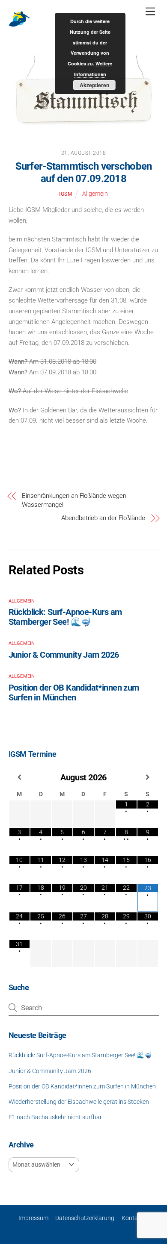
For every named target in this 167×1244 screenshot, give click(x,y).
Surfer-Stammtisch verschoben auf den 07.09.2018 (83, 172)
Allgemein (95, 193)
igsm (65, 194)
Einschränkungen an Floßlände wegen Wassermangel (74, 500)
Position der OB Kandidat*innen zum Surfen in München (74, 693)
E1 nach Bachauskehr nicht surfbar (55, 1117)
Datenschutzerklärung (84, 1218)
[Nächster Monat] (147, 777)
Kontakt (132, 1218)
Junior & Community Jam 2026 (64, 655)
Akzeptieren (94, 85)
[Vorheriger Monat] (19, 777)
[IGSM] (19, 26)
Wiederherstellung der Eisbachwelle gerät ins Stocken (79, 1101)
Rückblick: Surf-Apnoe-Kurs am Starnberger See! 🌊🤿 (65, 617)
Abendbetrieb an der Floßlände (103, 518)
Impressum (33, 1218)
